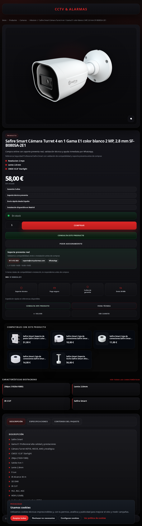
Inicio (4, 20)
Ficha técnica (104, 306)
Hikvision (33, 20)
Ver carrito (104, 314)
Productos (13, 20)
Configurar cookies (70, 518)
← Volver (37, 314)
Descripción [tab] (16, 422)
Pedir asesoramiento (71, 244)
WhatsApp (53, 261)
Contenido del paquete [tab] (66, 422)
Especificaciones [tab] (38, 422)
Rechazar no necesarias (43, 518)
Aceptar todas (19, 518)
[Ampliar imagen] (131, 119)
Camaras (23, 20)
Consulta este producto (71, 235)
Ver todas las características (125, 380)
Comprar (79, 225)
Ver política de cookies (95, 518)
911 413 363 (14, 261)
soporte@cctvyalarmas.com (34, 261)
